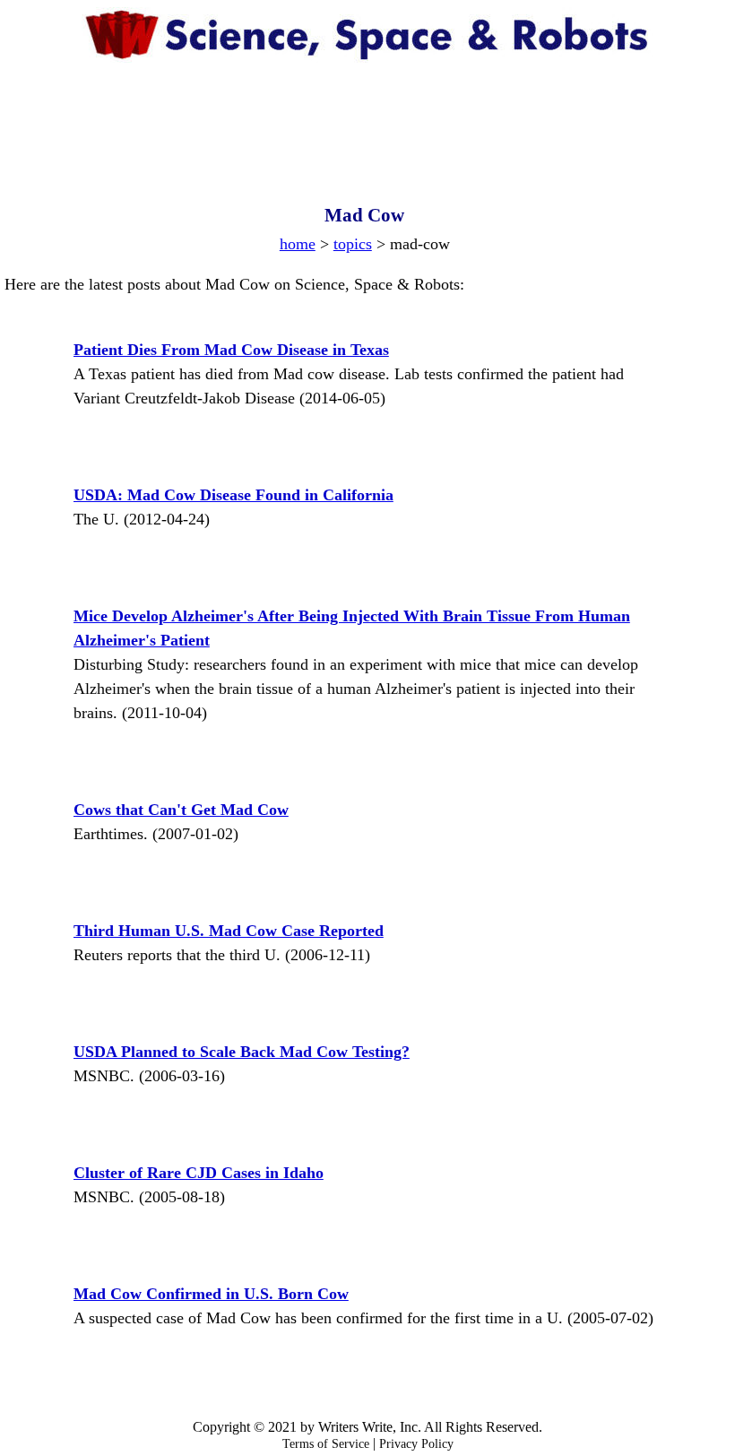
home (298, 244)
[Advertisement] (368, 116)
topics (352, 244)
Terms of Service (325, 1444)
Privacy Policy (416, 1444)
